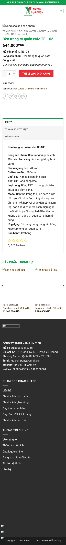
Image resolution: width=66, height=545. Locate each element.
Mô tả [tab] (8, 122)
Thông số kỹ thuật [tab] (16, 129)
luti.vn (17, 365)
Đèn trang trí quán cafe (36, 88)
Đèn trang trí (27, 31)
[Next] (63, 293)
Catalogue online (13, 451)
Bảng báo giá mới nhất (16, 457)
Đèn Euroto (18, 88)
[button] (5, 11)
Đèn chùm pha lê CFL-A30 (48, 308)
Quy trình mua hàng (14, 408)
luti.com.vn (29, 365)
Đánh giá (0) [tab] (12, 136)
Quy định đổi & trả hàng (17, 414)
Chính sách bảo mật (15, 420)
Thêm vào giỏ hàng (36, 73)
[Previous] (3, 293)
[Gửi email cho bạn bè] (18, 96)
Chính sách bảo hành (15, 396)
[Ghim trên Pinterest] (24, 96)
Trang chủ (9, 31)
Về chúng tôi (10, 439)
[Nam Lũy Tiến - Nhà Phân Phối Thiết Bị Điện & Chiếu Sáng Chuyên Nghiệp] (33, 11)
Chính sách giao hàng (16, 402)
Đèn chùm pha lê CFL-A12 (16, 308)
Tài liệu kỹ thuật (12, 463)
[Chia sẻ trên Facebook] (5, 96)
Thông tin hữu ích (13, 445)
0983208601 (38, 369)
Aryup (58, 540)
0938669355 (20, 369)
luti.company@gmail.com (26, 360)
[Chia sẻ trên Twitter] (12, 96)
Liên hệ (7, 390)
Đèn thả (44, 31)
